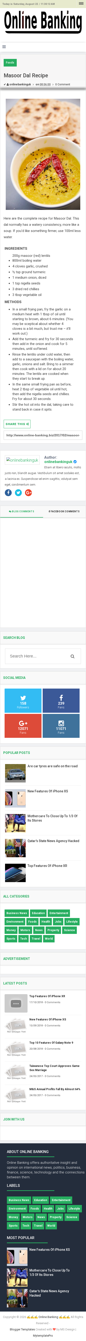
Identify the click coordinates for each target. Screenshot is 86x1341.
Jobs (58, 921)
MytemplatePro (43, 1335)
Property (53, 930)
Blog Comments (22, 511)
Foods (10, 62)
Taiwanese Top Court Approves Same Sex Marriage (54, 1068)
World (49, 938)
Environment (14, 921)
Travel (36, 938)
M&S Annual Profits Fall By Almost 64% (54, 1089)
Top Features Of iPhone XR (47, 866)
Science (69, 930)
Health (46, 921)
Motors (25, 930)
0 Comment (62, 84)
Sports (10, 938)
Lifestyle (72, 921)
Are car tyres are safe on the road (53, 766)
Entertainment (59, 913)
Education (38, 913)
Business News (16, 913)
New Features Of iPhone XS (48, 791)
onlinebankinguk (58, 462)
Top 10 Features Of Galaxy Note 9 (51, 1042)
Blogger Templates (22, 1329)
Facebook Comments (65, 511)
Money (11, 930)
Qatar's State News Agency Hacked (53, 841)
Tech (23, 938)
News (39, 930)
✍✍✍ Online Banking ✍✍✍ (48, 1317)
